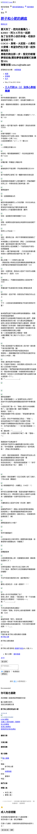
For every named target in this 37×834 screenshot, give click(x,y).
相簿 (6, 74)
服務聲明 (22, 803)
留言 (21, 648)
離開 (11, 830)
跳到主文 (4, 24)
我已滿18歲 (5, 830)
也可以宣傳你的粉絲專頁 (7, 717)
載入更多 (4, 661)
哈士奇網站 (5, 724)
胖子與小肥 (4, 713)
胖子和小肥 (5, 637)
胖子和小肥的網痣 (14, 18)
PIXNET (9, 801)
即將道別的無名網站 (8, 729)
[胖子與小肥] (1, 715)
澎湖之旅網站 (6, 727)
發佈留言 (4, 674)
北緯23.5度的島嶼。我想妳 (10, 722)
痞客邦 (17, 648)
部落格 (7, 76)
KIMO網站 (5, 719)
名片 (6, 79)
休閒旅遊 (17, 70)
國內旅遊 (17, 654)
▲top (3, 657)
